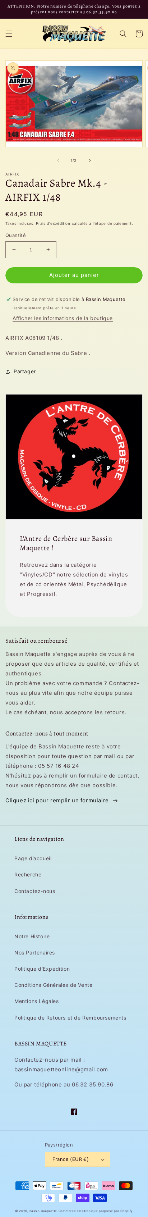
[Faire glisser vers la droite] (90, 160)
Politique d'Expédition (42, 969)
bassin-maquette (43, 1211)
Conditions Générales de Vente (53, 985)
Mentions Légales (36, 1001)
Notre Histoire (32, 936)
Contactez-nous (34, 891)
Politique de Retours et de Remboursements (70, 1018)
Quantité (15, 235)
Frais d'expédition (53, 223)
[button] (9, 34)
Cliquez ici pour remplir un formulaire (57, 800)
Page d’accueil (32, 858)
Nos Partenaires (34, 952)
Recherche (27, 874)
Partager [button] (25, 371)
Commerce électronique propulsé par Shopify (96, 1211)
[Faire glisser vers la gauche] (58, 160)
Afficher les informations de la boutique (63, 318)
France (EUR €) (70, 1159)
